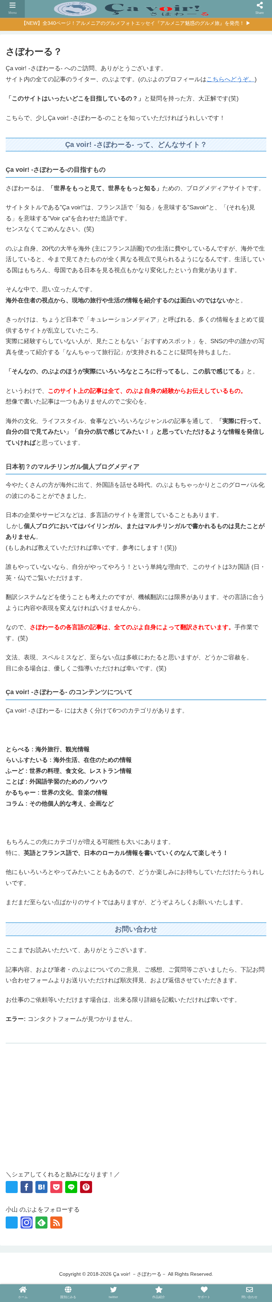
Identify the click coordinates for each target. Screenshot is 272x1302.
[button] (229, 823)
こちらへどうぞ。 (230, 79)
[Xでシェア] (12, 1187)
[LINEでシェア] (71, 1187)
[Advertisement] (136, 1111)
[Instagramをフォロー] (27, 1222)
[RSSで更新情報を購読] (56, 1222)
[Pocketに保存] (56, 1187)
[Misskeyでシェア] (84, 823)
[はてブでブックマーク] (41, 1187)
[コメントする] (249, 823)
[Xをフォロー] (12, 1222)
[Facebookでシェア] (27, 1187)
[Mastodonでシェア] (43, 823)
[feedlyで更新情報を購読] (41, 1222)
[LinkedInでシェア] (208, 823)
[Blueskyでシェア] (64, 823)
